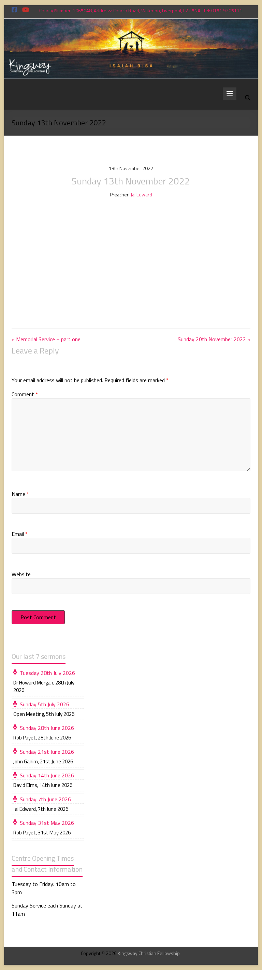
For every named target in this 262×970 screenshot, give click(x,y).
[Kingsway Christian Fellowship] (131, 23)
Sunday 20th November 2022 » (214, 339)
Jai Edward (141, 194)
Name (20, 494)
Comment (25, 394)
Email (20, 534)
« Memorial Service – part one (46, 339)
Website (21, 574)
